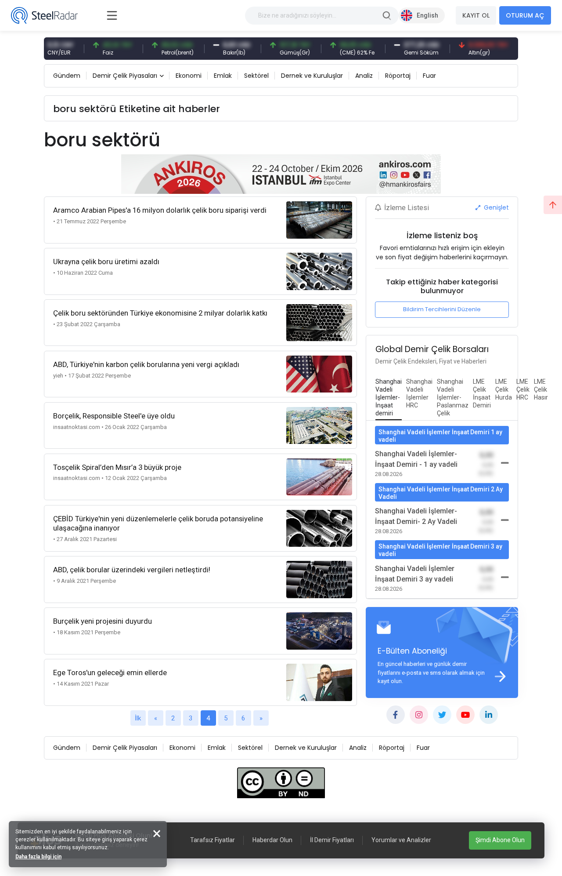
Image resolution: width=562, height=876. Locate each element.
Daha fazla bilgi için (38, 857)
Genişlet (495, 207)
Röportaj (398, 75)
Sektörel (256, 75)
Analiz (364, 75)
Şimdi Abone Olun (500, 839)
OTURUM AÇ (525, 15)
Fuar (429, 75)
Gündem (66, 75)
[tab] (388, 397)
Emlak (223, 75)
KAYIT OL (476, 15)
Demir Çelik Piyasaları (125, 75)
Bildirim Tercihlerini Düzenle (442, 309)
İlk (138, 718)
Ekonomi (189, 75)
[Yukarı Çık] (553, 205)
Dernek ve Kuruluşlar (312, 75)
